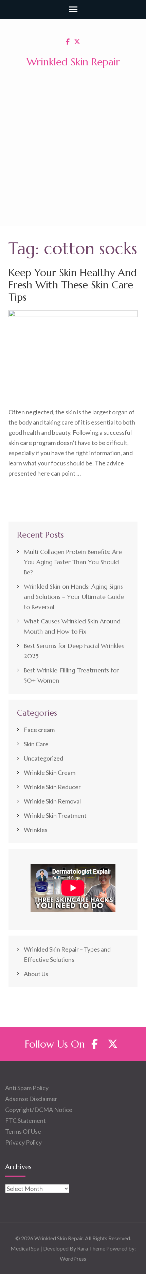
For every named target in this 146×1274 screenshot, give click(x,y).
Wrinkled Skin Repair (73, 61)
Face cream (39, 729)
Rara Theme (91, 1248)
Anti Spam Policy (27, 1088)
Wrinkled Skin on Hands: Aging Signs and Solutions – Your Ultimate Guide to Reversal (74, 597)
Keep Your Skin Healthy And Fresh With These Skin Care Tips (72, 284)
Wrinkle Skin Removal (52, 801)
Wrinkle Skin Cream (49, 772)
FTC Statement (25, 1120)
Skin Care (36, 744)
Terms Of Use (23, 1131)
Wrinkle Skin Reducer (52, 787)
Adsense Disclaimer (31, 1098)
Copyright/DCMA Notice (38, 1109)
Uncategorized (43, 758)
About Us (36, 973)
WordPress (73, 1258)
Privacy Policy (23, 1142)
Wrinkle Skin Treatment (55, 815)
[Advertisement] (73, 149)
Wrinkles (36, 829)
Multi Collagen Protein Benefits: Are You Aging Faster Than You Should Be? (73, 562)
